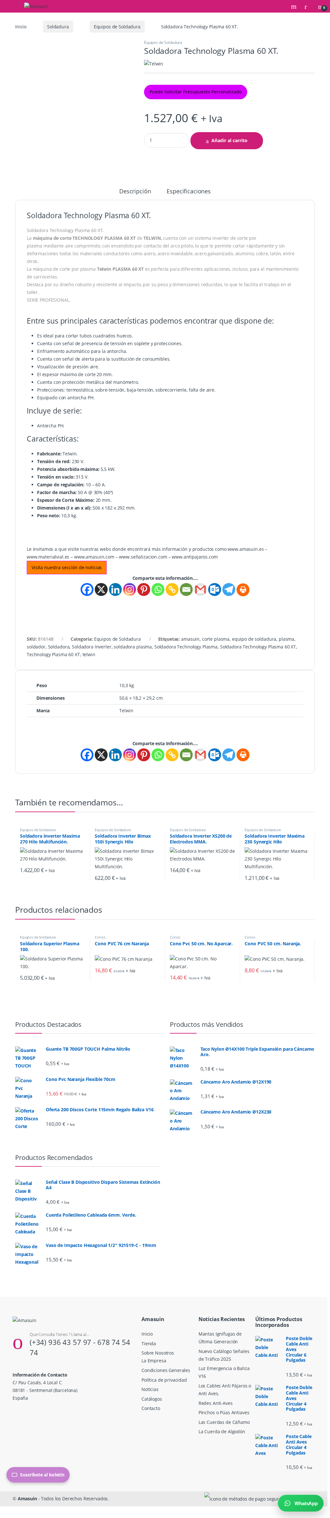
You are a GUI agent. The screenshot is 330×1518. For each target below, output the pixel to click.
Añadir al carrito (229, 140)
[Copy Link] (172, 589)
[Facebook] (87, 589)
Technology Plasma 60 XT (53, 654)
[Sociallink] (15, 1412)
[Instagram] (129, 589)
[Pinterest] (143, 589)
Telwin (126, 710)
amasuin (190, 639)
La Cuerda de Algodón (222, 1431)
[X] (101, 589)
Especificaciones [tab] (189, 191)
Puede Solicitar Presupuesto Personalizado (196, 92)
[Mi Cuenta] (308, 6)
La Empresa (153, 1360)
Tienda (148, 1343)
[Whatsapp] (157, 589)
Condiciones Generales (165, 1370)
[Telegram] (228, 589)
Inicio (20, 27)
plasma (286, 639)
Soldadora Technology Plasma (186, 647)
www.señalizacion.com (143, 557)
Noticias (150, 1389)
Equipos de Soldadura (117, 27)
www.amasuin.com (94, 557)
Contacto (150, 1408)
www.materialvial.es (48, 557)
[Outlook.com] (214, 589)
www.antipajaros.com (195, 557)
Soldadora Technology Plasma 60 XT (258, 647)
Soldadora (59, 647)
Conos (100, 937)
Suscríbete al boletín (42, 1475)
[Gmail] (200, 589)
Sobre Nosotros (157, 1353)
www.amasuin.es (246, 549)
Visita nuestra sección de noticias (67, 567)
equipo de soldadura (254, 639)
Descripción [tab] (135, 191)
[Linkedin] (115, 589)
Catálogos (151, 1399)
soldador (36, 647)
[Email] (186, 589)
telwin (88, 654)
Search (294, 6)
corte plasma (215, 639)
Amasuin (27, 1498)
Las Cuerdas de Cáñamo (224, 1422)
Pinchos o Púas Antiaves (224, 1412)
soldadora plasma (133, 647)
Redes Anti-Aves (216, 1403)
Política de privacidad (164, 1380)
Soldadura (58, 27)
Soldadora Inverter (91, 647)
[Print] (243, 589)
